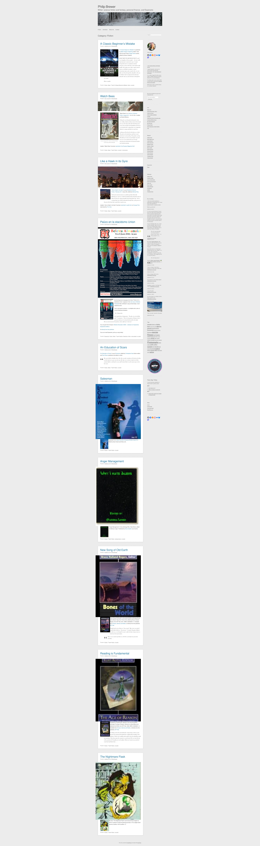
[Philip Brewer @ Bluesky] (159, 55)
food (154, 335)
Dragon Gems (132, 53)
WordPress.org (150, 410)
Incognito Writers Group (151, 120)
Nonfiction (105, 29)
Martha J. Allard (150, 146)
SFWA (148, 190)
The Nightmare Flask (112, 756)
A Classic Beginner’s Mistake (117, 43)
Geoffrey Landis (150, 178)
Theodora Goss (150, 156)
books (151, 326)
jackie (152, 338)
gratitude (149, 336)
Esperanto (107, 336)
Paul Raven (105, 355)
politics (148, 344)
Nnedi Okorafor (150, 149)
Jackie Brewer (150, 141)
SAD (153, 346)
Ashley (158, 324)
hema (154, 336)
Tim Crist (109, 207)
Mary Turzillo (149, 147)
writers (148, 352)
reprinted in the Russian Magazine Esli (125, 146)
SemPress (139, 842)
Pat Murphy (149, 188)
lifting (156, 338)
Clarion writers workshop (152, 114)
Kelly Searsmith (150, 142)
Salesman (106, 378)
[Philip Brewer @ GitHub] (148, 55)
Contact (117, 29)
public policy (153, 345)
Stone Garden (128, 529)
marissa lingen (118, 539)
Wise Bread (160, 350)
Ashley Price (149, 137)
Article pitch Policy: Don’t (152, 111)
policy (160, 342)
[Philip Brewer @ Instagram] (155, 55)
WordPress (129, 842)
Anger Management (112, 461)
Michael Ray (135, 192)
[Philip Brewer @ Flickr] (157, 55)
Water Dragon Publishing (127, 51)
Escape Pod (136, 205)
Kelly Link (149, 183)
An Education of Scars (113, 347)
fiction (129, 85)
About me (111, 29)
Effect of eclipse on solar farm (154, 389)
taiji (154, 349)
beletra (121, 336)
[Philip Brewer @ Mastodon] (148, 58)
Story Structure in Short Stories (153, 126)
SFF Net (112, 625)
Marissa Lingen (150, 144)
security (157, 347)
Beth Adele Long (150, 139)
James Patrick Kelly (151, 179)
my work (132, 85)
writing (152, 352)
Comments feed (150, 408)
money (148, 340)
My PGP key (149, 123)
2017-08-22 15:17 (152, 388)
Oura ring (156, 340)
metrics (158, 338)
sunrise (148, 348)
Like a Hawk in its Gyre (114, 161)
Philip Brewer (106, 6)
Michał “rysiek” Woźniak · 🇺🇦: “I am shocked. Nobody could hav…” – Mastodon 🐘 (154, 262)
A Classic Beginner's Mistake (121, 85)
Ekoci (148, 167)
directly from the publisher (108, 329)
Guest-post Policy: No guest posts (153, 118)
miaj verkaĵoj (134, 336)
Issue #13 (135, 440)
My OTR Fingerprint (151, 121)
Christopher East (129, 353)
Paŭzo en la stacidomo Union (117, 222)
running (149, 347)
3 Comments (125, 150)
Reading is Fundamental (114, 653)
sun (160, 347)
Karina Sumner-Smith (151, 181)
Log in (148, 404)
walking (157, 349)
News (109, 85)
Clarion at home (150, 113)
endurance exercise (157, 330)
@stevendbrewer (155, 241)
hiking (157, 336)
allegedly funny (151, 324)
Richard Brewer (150, 151)
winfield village (154, 350)
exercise (155, 332)
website (148, 350)
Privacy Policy (150, 125)
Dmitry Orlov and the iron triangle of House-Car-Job (155, 394)
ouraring (160, 340)
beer (148, 326)
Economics (150, 330)
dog (158, 326)
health (152, 336)
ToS (148, 128)
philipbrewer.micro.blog (151, 238)
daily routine (154, 326)
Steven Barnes (150, 152)
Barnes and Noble (121, 623)
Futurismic (118, 353)
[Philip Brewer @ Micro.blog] (152, 55)
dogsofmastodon (155, 328)
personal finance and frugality (154, 82)
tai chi (151, 348)
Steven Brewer (150, 154)
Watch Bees (107, 96)
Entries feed (149, 406)
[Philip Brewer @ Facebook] (150, 55)
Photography (152, 342)
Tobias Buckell (150, 158)
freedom (158, 335)
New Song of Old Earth (114, 550)
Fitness (150, 334)
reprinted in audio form (126, 205)
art (155, 324)
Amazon (114, 623)
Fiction (99, 29)
